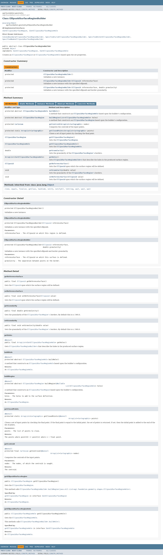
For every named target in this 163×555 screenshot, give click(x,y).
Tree (31, 2)
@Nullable (60, 383)
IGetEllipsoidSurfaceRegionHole (43, 31)
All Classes (51, 7)
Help (53, 2)
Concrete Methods (86, 104)
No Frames (37, 7)
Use (26, 2)
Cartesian (19, 124)
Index (47, 2)
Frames (29, 7)
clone (7, 189)
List (62, 118)
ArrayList (65, 124)
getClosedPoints (56, 131)
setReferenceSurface (58, 177)
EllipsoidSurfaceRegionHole (35, 111)
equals (14, 189)
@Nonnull (8, 340)
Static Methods (27, 104)
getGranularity (56, 150)
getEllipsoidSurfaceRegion (61, 137)
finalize (23, 189)
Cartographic (76, 124)
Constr (24, 9)
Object (13, 48)
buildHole (53, 111)
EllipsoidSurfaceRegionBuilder (57, 74)
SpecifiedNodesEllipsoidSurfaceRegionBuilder (22, 39)
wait (77, 189)
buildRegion (54, 118)
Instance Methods (45, 104)
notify (50, 189)
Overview (4, 2)
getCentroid (54, 124)
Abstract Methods (65, 104)
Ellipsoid (76, 81)
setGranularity (56, 170)
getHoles (53, 157)
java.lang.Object (9, 23)
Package (13, 2)
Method (32, 9)
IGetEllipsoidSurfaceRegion (14, 31)
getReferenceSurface (58, 164)
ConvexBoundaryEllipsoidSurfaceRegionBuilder (22, 37)
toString (69, 189)
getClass (32, 189)
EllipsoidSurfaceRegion (33, 118)
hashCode (42, 189)
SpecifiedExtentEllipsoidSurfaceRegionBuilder (109, 37)
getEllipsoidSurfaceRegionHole (63, 144)
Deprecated (39, 2)
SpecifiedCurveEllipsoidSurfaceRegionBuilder (65, 37)
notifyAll (59, 189)
